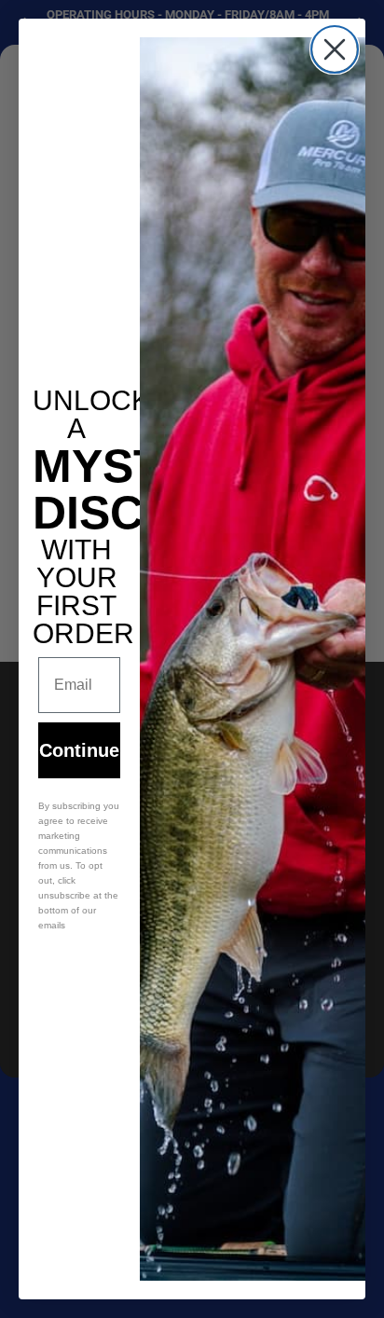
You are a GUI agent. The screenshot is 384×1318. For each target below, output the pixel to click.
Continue (79, 750)
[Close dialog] (334, 49)
